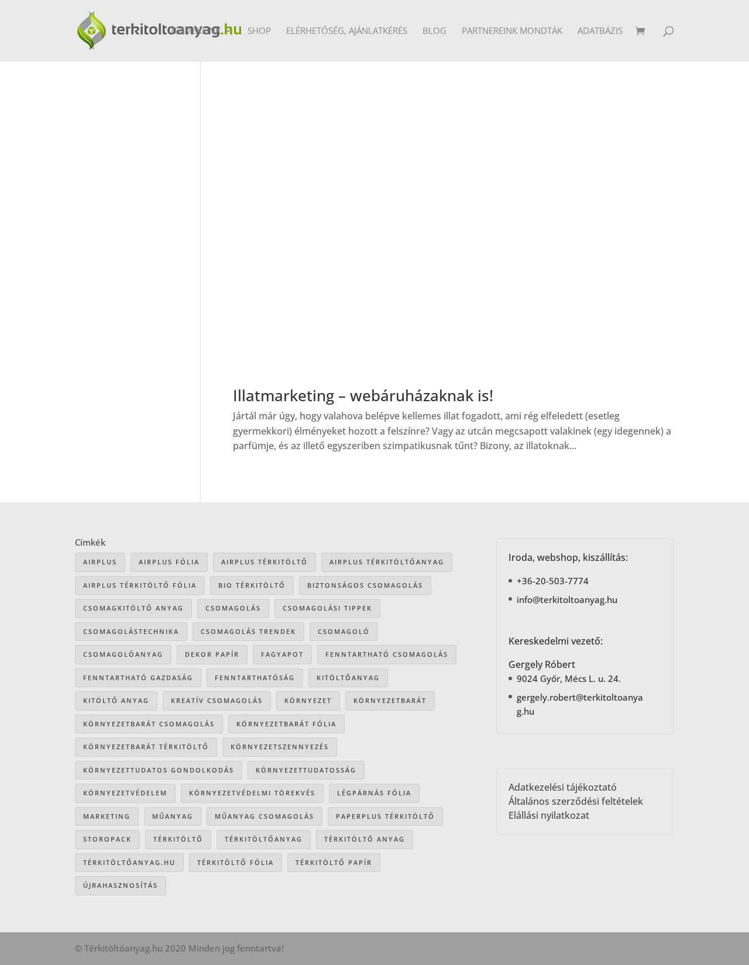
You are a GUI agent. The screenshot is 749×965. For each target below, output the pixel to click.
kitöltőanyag (348, 677)
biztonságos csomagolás (365, 585)
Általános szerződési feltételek (576, 801)
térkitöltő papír (334, 862)
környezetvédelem (125, 792)
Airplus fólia (169, 561)
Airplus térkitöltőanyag (386, 561)
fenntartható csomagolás (386, 654)
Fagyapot (282, 654)
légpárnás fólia (374, 792)
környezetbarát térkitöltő (146, 746)
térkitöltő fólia (235, 862)
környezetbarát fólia (286, 723)
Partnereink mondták (512, 31)
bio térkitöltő (252, 585)
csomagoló (344, 631)
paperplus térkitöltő (385, 816)
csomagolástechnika (131, 631)
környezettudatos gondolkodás (158, 770)
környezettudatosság (306, 770)
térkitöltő (178, 839)
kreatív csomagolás (217, 700)
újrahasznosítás (120, 885)
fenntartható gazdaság (138, 677)
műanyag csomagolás (264, 816)
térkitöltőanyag (264, 839)
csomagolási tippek (327, 608)
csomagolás (233, 608)
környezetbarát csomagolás (149, 723)
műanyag (172, 816)
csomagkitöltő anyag (133, 608)
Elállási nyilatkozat (549, 815)
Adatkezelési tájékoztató (563, 787)
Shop (259, 31)
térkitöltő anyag (364, 839)
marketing (106, 816)
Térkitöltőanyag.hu (129, 862)
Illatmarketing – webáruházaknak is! (363, 395)
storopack (107, 839)
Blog (434, 31)
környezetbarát (390, 700)
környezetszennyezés (280, 746)
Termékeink (195, 31)
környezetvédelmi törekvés (252, 792)
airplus (100, 561)
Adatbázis (600, 31)
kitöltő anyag (116, 700)
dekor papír (212, 654)
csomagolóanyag (123, 654)
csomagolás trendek (248, 631)
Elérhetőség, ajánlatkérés (346, 31)
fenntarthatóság (255, 677)
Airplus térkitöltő (264, 561)
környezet (308, 700)
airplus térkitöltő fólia (140, 585)
